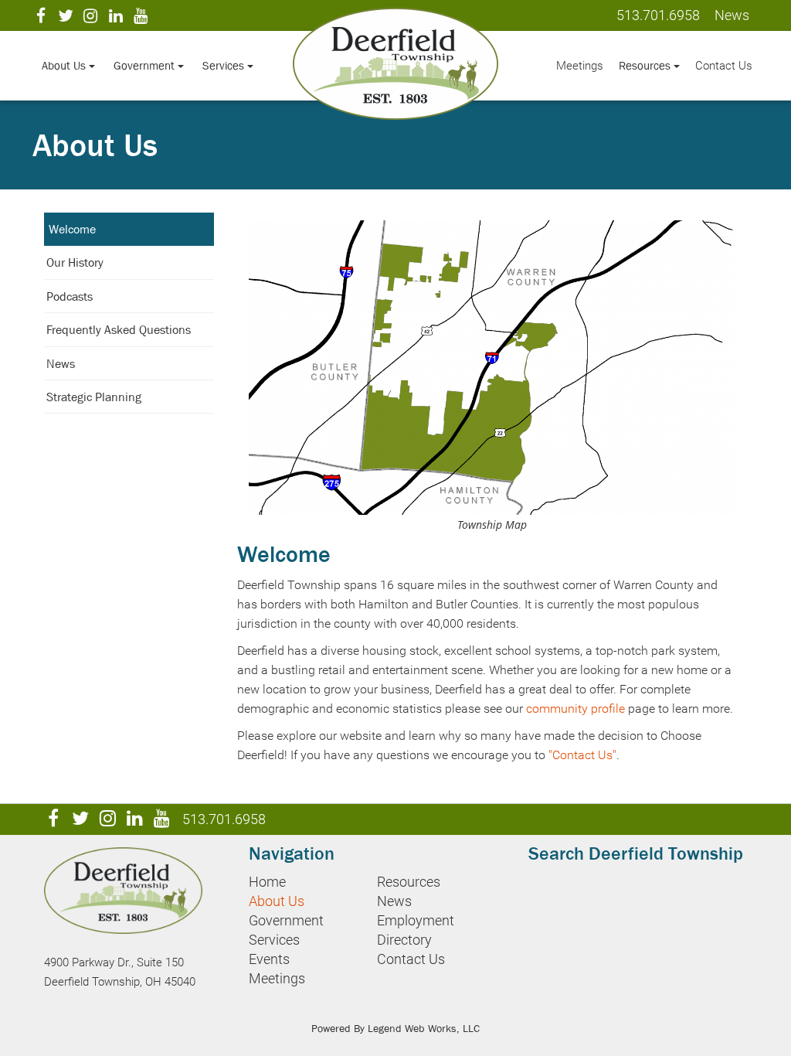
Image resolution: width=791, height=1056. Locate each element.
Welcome (72, 229)
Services (224, 65)
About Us (65, 65)
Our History (75, 262)
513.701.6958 (658, 15)
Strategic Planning (93, 397)
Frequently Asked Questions (118, 329)
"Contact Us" (582, 755)
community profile (575, 708)
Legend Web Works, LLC (424, 1028)
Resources (646, 65)
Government (146, 65)
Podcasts (69, 296)
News (60, 363)
